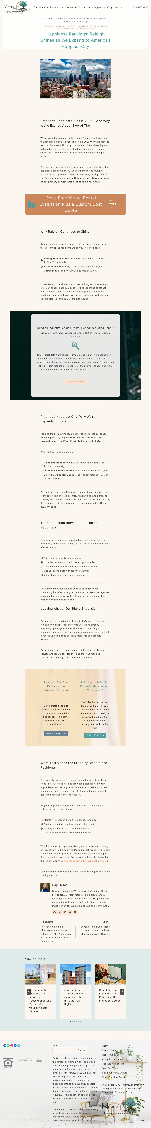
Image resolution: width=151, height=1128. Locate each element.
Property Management (77, 26)
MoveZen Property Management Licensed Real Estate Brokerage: (123, 1088)
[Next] (122, 992)
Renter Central (110, 1055)
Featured (48, 26)
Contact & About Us (113, 1064)
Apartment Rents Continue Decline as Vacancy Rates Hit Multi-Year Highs (74, 997)
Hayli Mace (59, 885)
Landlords (60, 26)
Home (47, 18)
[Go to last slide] (29, 992)
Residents (90, 29)
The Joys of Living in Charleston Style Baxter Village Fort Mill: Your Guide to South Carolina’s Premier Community (56, 932)
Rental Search (110, 1050)
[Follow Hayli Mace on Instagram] (65, 912)
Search (56, 1045)
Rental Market (77, 29)
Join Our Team (110, 1068)
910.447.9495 (140, 7)
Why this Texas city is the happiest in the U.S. (83, 861)
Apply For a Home (112, 1059)
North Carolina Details (114, 1077)
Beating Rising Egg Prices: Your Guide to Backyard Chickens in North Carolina (95, 928)
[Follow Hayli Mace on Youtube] (70, 912)
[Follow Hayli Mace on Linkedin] (75, 912)
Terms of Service (124, 1092)
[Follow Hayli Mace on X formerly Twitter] (59, 912)
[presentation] (40, 974)
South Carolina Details (114, 1072)
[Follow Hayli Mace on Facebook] (54, 912)
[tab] (70, 1021)
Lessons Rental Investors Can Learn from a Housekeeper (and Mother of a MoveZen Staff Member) (40, 1001)
